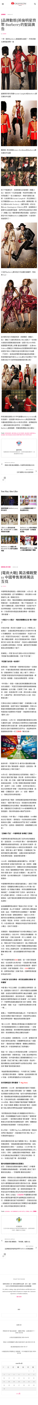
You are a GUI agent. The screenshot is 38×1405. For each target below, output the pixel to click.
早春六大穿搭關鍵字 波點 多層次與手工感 (15, 1342)
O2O (31, 1211)
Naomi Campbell (30, 433)
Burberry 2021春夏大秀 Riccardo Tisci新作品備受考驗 (9, 549)
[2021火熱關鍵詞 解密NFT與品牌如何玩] (28, 501)
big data (22, 1211)
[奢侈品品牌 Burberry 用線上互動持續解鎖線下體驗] (28, 540)
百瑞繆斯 (20, 1195)
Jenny (4, 33)
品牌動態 (3, 14)
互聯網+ (35, 1211)
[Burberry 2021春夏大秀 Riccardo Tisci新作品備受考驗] (9, 540)
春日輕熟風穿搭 (15, 1347)
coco (4, 586)
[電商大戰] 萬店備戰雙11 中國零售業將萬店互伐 (19, 577)
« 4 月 (18, 1394)
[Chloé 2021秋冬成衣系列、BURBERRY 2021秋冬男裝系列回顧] (9, 519)
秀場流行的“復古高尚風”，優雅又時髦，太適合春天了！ (19, 1331)
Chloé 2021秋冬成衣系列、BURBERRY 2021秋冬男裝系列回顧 (9, 529)
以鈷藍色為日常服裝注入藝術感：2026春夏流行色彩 (17, 1351)
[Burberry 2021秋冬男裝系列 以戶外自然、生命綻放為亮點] (28, 519)
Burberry (8, 433)
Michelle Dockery (18, 433)
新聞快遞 (3, 567)
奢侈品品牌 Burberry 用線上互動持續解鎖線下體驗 (28, 549)
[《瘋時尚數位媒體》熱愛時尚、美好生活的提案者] (19, 4)
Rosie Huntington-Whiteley (22, 435)
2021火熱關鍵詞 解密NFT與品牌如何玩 (28, 509)
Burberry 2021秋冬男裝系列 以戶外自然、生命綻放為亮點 (28, 529)
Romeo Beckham (6, 435)
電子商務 (8, 567)
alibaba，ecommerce (12, 1211)
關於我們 (19, 1296)
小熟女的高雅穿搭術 (15, 1337)
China (27, 1211)
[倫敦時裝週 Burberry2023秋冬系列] (9, 501)
